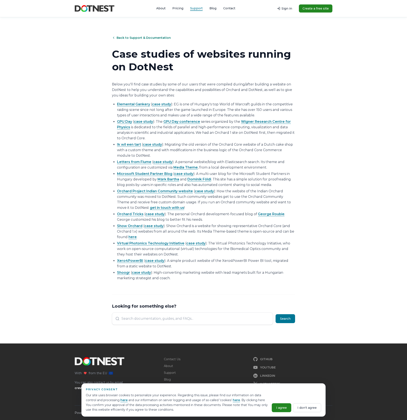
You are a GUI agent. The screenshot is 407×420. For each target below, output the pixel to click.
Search (285, 319)
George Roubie (271, 214)
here (124, 400)
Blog (212, 8)
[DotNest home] (94, 8)
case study (161, 104)
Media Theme (185, 167)
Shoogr (123, 273)
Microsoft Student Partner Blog (144, 174)
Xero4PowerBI (130, 261)
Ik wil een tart (129, 144)
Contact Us (172, 359)
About (161, 8)
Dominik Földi (199, 179)
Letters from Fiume (134, 162)
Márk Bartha (168, 179)
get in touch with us (167, 208)
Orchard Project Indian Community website (155, 191)
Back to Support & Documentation (144, 38)
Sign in (287, 8)
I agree (281, 408)
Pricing (177, 8)
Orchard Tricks (130, 214)
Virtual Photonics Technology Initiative (150, 243)
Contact (229, 8)
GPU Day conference (181, 122)
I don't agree (307, 408)
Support (196, 8)
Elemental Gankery (133, 104)
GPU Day (124, 122)
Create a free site (315, 8)
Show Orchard (129, 226)
